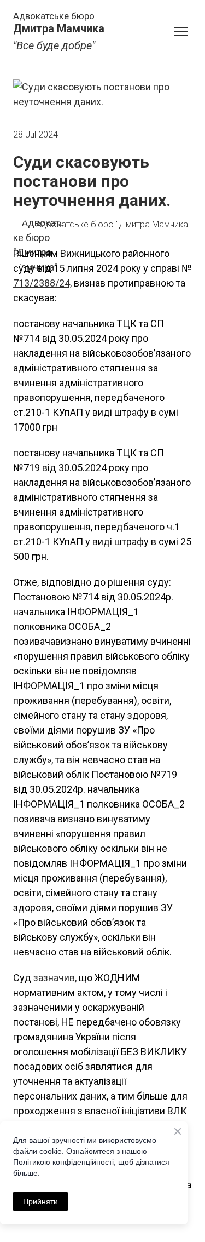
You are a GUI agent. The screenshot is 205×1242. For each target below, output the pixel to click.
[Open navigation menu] (181, 31)
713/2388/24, (42, 283)
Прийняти (40, 1201)
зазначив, (55, 977)
